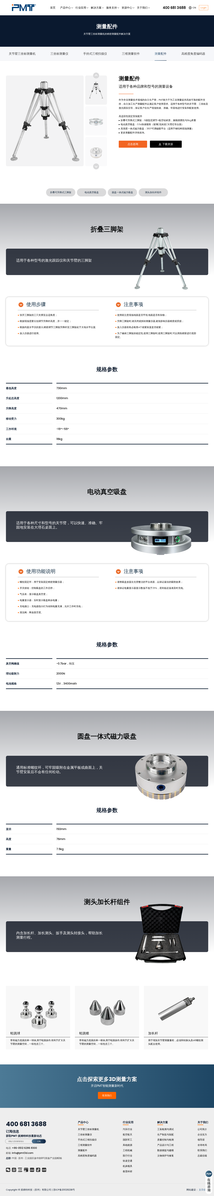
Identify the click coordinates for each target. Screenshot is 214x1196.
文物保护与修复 (165, 1155)
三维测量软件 (131, 54)
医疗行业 (127, 1155)
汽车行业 (127, 1129)
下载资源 (167, 144)
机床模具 (127, 1166)
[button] (96, 166)
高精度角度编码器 (193, 54)
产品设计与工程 (165, 1145)
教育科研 (127, 1171)
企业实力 (202, 1134)
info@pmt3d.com (22, 1153)
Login (203, 7)
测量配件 (161, 54)
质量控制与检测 (165, 1139)
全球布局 (202, 1145)
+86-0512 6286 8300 (24, 1148)
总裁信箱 (202, 1155)
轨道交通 (127, 1161)
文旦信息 (203, 1189)
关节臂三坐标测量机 (22, 54)
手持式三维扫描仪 (95, 54)
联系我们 (107, 1095)
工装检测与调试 (165, 1129)
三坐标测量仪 (59, 54)
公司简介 (202, 1129)
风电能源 (127, 1145)
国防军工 (127, 1139)
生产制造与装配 (165, 1134)
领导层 (201, 1139)
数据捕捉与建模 (165, 1150)
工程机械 (127, 1150)
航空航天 (127, 1134)
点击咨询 (133, 144)
